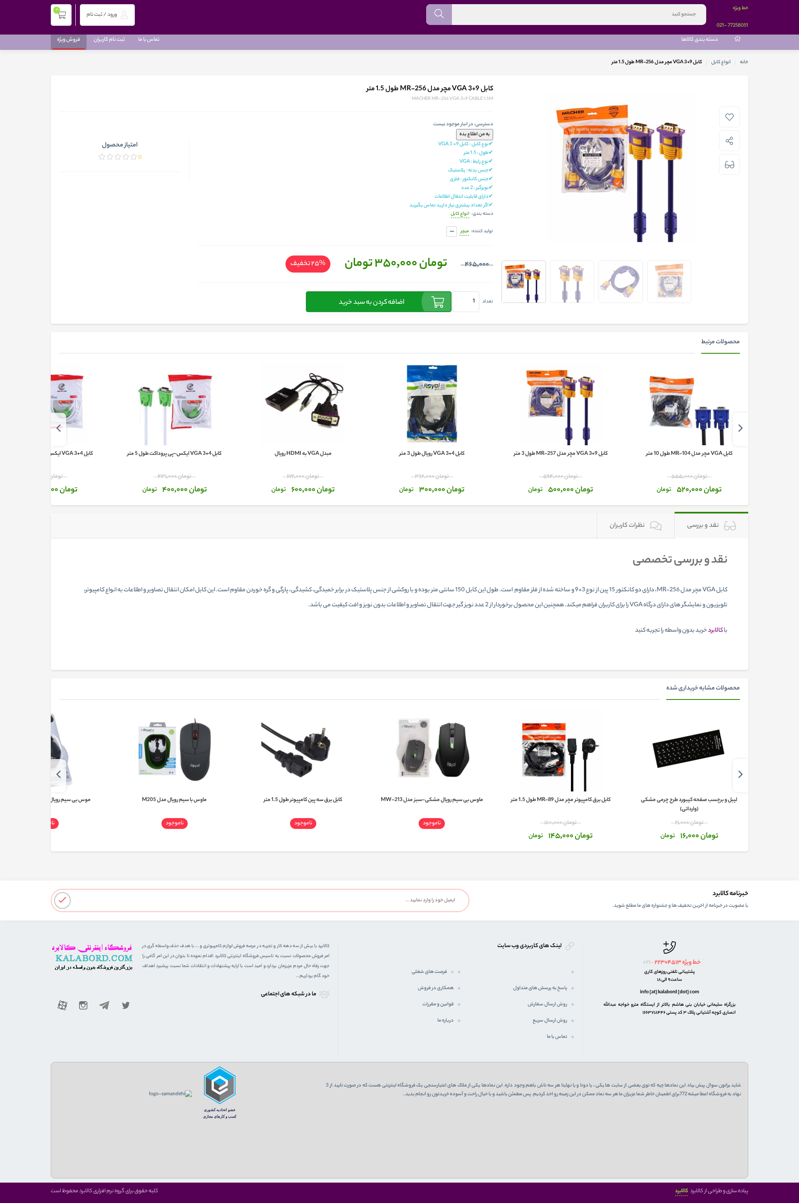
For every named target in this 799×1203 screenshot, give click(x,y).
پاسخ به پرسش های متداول (540, 988)
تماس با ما (148, 39)
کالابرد (681, 1191)
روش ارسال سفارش (547, 1004)
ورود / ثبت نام (102, 14)
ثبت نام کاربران (109, 39)
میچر (464, 231)
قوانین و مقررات (438, 1004)
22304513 (668, 963)
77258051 (738, 26)
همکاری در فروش (436, 988)
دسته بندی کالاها (699, 39)
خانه (744, 62)
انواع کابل (721, 62)
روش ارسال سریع (550, 1021)
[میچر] (452, 232)
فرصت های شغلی (429, 972)
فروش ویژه (68, 39)
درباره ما (445, 1021)
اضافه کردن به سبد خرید (371, 302)
